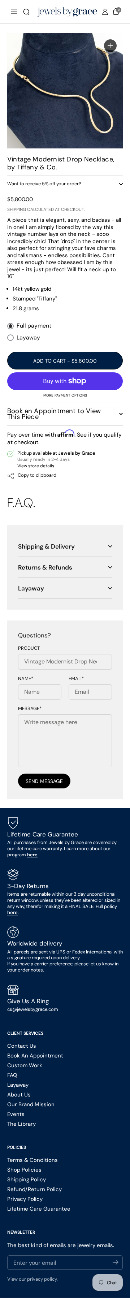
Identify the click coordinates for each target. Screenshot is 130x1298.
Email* (76, 678)
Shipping (16, 209)
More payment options (65, 395)
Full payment (34, 325)
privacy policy (42, 1279)
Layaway (28, 337)
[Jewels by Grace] (67, 12)
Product (29, 648)
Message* (30, 708)
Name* (25, 678)
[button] (26, 12)
